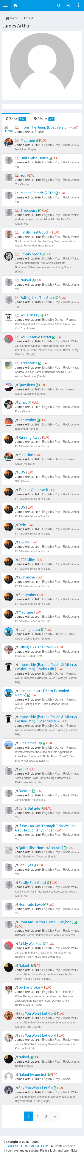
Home (13, 18)
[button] (5, 5)
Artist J (28, 18)
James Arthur (16, 25)
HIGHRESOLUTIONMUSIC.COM (26, 1146)
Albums (45, 118)
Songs (16, 118)
